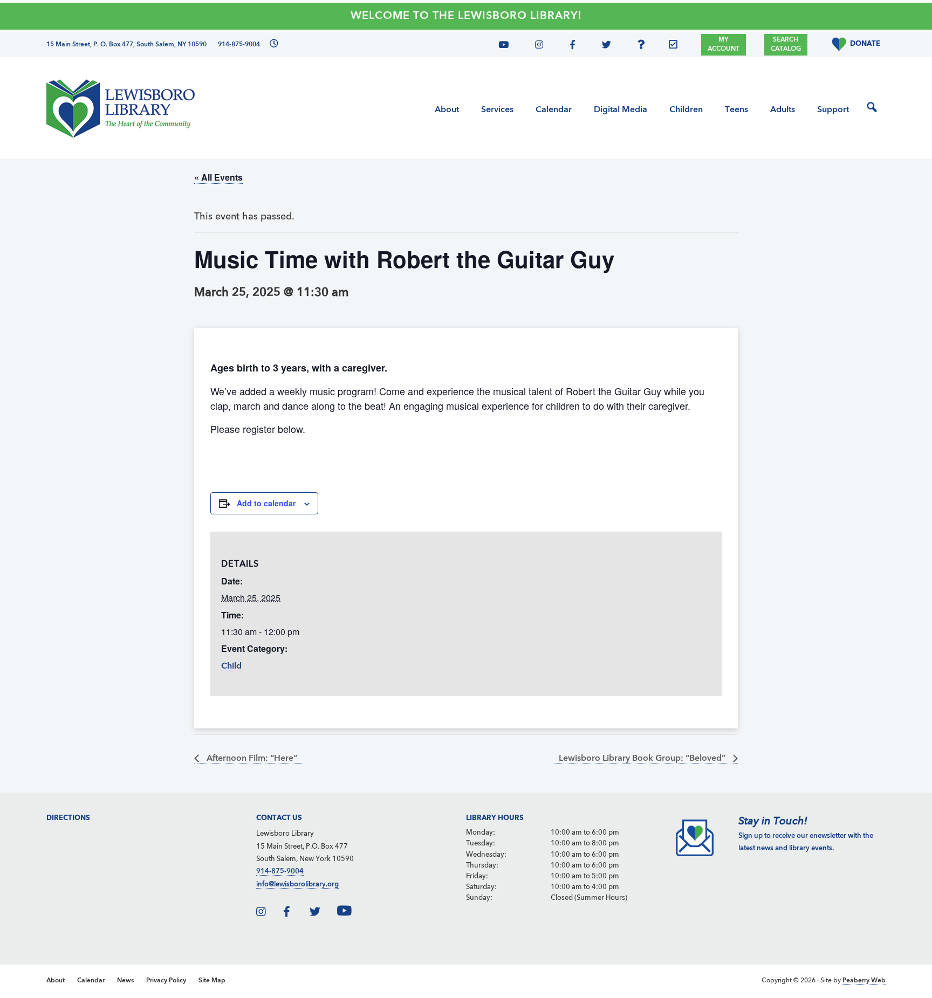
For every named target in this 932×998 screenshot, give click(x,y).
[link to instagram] (269, 913)
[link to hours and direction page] (273, 45)
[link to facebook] (296, 913)
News (125, 981)
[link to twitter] (322, 913)
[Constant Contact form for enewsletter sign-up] (676, 46)
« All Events (218, 177)
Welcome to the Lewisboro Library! (466, 16)
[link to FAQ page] (644, 46)
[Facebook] (571, 46)
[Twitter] (603, 46)
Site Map (211, 981)
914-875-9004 (280, 871)
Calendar (91, 981)
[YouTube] (507, 46)
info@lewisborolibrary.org (297, 884)
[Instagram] (536, 46)
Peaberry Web (864, 981)
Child (231, 666)
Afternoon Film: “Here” (250, 758)
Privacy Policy (166, 981)
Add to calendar (266, 503)
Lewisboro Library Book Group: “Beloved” (643, 758)
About (55, 981)
